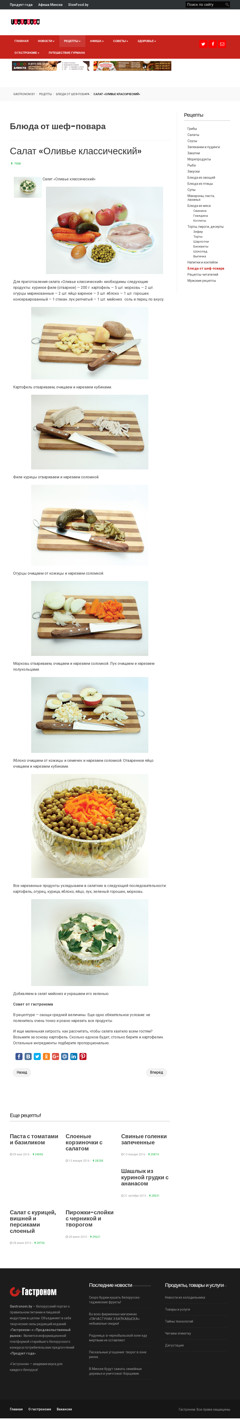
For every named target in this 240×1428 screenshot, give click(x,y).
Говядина (200, 215)
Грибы (192, 129)
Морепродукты (199, 159)
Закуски (194, 171)
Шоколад (200, 251)
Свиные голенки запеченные (144, 1139)
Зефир (198, 231)
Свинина (199, 211)
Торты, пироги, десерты (206, 226)
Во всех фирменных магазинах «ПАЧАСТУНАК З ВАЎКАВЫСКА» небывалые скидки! (114, 1318)
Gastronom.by (24, 94)
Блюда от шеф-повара (72, 94)
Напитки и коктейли (203, 262)
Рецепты (71, 41)
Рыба (192, 165)
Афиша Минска (50, 5)
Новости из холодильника (185, 1297)
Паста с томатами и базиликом (34, 1139)
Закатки (194, 153)
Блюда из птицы (200, 184)
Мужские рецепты (202, 281)
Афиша (95, 41)
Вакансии (64, 1409)
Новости (45, 41)
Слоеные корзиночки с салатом (84, 1142)
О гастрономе (26, 53)
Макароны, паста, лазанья (201, 197)
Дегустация (174, 1345)
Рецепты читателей (203, 274)
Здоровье (146, 41)
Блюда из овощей (201, 177)
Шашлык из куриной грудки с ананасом (145, 1177)
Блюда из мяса (199, 206)
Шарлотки (201, 241)
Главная (22, 41)
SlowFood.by (78, 5)
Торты (197, 236)
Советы (119, 41)
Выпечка (199, 256)
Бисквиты (200, 246)
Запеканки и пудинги (204, 147)
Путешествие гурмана (67, 53)
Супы (191, 190)
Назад (22, 1072)
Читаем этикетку (178, 1333)
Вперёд (156, 1072)
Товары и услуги (177, 1309)
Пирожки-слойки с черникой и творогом (90, 1218)
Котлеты (199, 220)
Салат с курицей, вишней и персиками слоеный (33, 1221)
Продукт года (21, 5)
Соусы (192, 141)
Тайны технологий (179, 1321)
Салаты (193, 135)
